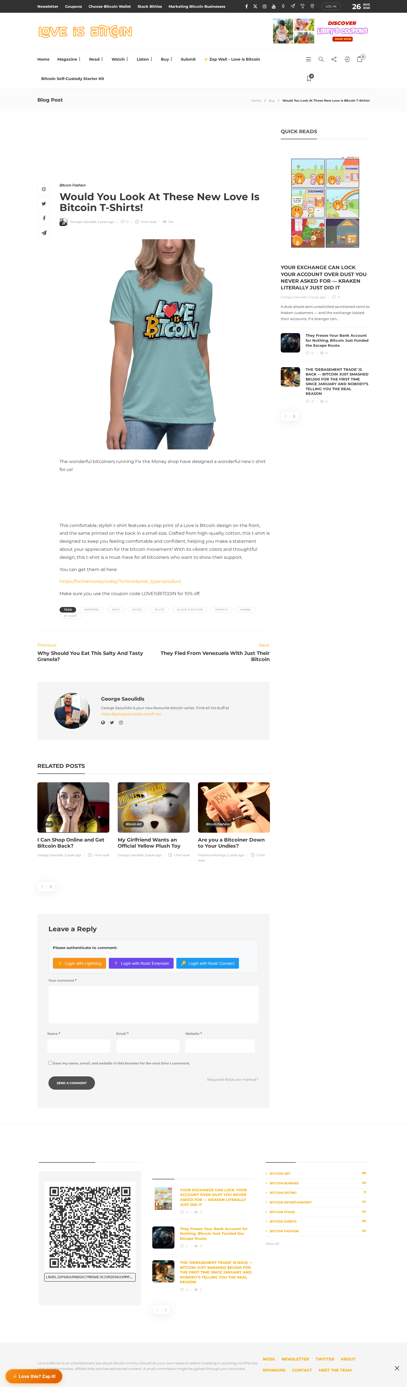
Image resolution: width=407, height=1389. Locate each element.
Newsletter (47, 6)
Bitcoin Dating (318, 1192)
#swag (245, 609)
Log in (331, 6)
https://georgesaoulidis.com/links (131, 714)
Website (193, 1034)
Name (53, 1034)
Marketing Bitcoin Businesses (197, 6)
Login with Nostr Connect (208, 963)
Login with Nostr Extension (141, 963)
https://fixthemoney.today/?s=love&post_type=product (120, 581)
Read (94, 59)
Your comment (62, 980)
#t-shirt (70, 616)
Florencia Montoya (212, 855)
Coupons (73, 6)
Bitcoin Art (133, 824)
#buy (116, 609)
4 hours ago (317, 297)
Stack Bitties (150, 6)
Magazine (67, 59)
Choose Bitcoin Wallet (110, 6)
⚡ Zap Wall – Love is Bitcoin (232, 59)
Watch (118, 59)
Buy (165, 59)
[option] (73, 820)
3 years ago (105, 222)
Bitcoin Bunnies (318, 1183)
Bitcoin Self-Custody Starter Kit (72, 78)
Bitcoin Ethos (318, 1212)
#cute (159, 609)
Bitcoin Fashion (73, 185)
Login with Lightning (79, 963)
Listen (143, 59)
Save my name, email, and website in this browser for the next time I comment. (121, 1063)
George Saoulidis (83, 222)
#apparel (91, 609)
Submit (188, 59)
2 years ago (235, 855)
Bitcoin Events (318, 1221)
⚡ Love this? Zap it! (34, 1375)
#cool (137, 609)
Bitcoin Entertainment (318, 1202)
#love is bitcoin (190, 609)
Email (122, 1034)
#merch (221, 609)
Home (43, 59)
